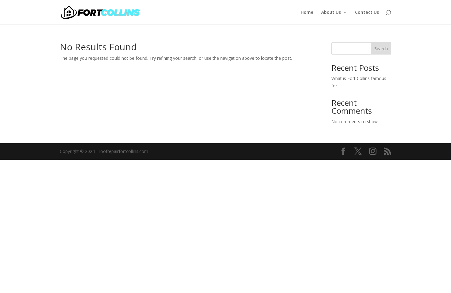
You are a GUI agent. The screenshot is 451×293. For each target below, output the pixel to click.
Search (381, 48)
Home (307, 12)
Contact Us (367, 12)
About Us (331, 12)
